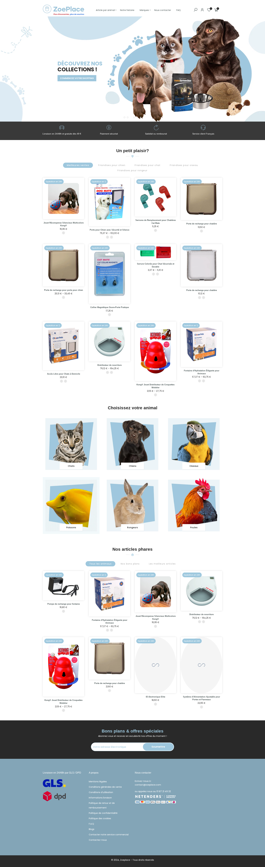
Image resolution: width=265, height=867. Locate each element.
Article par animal (105, 10)
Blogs (91, 829)
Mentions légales (98, 781)
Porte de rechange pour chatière (201, 224)
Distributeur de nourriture (109, 365)
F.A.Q (91, 823)
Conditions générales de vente (105, 786)
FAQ (178, 10)
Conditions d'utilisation (101, 792)
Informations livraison (100, 797)
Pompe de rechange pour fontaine (63, 604)
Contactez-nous (98, 839)
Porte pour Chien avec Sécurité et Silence (109, 230)
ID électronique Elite (155, 697)
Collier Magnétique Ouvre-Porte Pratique (109, 307)
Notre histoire (127, 10)
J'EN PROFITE (54, 83)
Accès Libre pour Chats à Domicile (63, 374)
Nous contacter (162, 10)
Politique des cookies (100, 818)
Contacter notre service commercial (109, 834)
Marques (144, 10)
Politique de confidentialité (103, 813)
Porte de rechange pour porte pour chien (63, 290)
